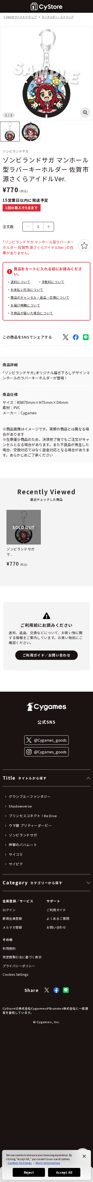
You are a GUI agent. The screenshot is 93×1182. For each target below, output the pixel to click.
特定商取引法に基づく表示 (22, 957)
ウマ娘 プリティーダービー (30, 825)
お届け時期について (25, 305)
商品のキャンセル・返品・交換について (40, 297)
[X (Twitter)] (47, 990)
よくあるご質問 (58, 918)
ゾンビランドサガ (23, 835)
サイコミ (16, 854)
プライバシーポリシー (19, 966)
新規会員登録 (12, 918)
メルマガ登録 (12, 927)
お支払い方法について (27, 289)
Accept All (64, 1172)
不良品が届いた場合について (32, 313)
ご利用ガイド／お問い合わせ (46, 655)
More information (48, 1163)
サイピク (16, 864)
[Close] (84, 1156)
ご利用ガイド (56, 910)
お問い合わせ (56, 927)
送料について (20, 281)
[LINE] (66, 990)
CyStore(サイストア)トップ (20, 17)
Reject (29, 1172)
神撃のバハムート (23, 844)
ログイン (9, 910)
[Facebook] (56, 990)
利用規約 (9, 948)
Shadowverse (20, 806)
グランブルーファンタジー (30, 796)
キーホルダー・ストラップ (57, 17)
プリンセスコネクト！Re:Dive (33, 816)
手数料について (53, 281)
